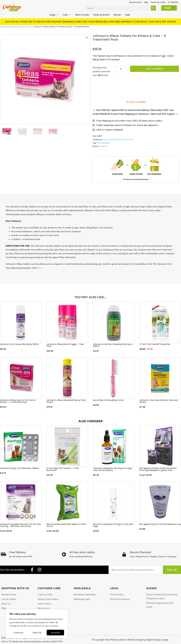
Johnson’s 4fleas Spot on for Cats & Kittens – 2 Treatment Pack (17, 401)
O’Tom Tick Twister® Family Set (154, 344)
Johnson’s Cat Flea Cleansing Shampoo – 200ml (113, 345)
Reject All (37, 632)
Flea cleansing (103, 143)
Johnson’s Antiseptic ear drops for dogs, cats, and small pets (112, 469)
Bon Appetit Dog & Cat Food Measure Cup (160, 524)
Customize (18, 632)
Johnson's (103, 146)
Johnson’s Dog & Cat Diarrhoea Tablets (19, 468)
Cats (105, 139)
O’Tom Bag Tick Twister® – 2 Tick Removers (63, 469)
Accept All (55, 632)
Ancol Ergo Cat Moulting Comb (108, 400)
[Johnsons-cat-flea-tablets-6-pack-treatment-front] (45, 79)
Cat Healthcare (13, 26)
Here (39, 267)
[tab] (90, 201)
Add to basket (154, 68)
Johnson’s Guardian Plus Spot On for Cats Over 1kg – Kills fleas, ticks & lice (20, 525)
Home (2, 26)
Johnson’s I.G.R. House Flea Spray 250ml (19, 344)
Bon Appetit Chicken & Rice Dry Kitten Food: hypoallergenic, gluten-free (157, 469)
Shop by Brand (101, 14)
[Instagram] (39, 570)
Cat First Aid (27, 26)
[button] (54, 14)
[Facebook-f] (32, 570)
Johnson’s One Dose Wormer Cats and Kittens (158, 401)
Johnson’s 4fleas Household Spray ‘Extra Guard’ (66, 401)
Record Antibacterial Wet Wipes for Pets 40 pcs (66, 525)
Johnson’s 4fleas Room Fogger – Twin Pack (65, 345)
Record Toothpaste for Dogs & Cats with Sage (113, 525)
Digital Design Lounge (157, 639)
